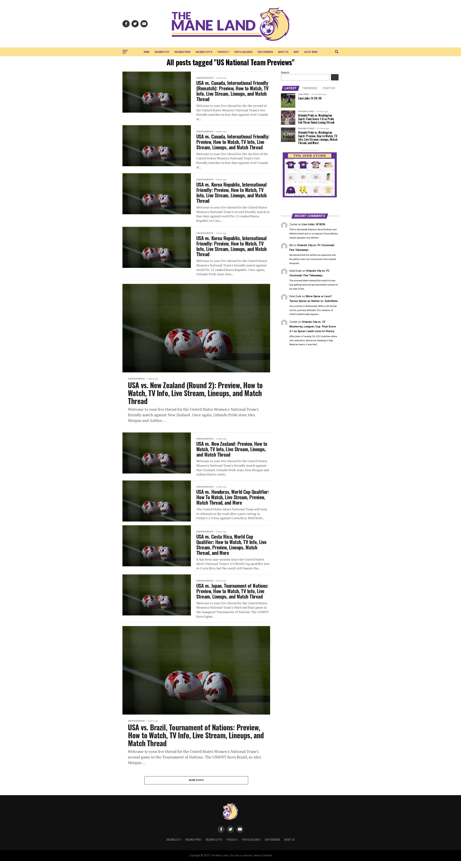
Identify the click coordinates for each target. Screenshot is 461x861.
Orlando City (162, 52)
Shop (296, 52)
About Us (283, 52)
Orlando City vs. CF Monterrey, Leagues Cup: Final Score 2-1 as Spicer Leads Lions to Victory (312, 326)
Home (146, 52)
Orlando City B (204, 52)
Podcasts (222, 52)
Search (285, 72)
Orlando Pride (182, 52)
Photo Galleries (243, 52)
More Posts (196, 780)
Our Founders (265, 52)
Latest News (310, 52)
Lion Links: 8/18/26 (313, 224)
